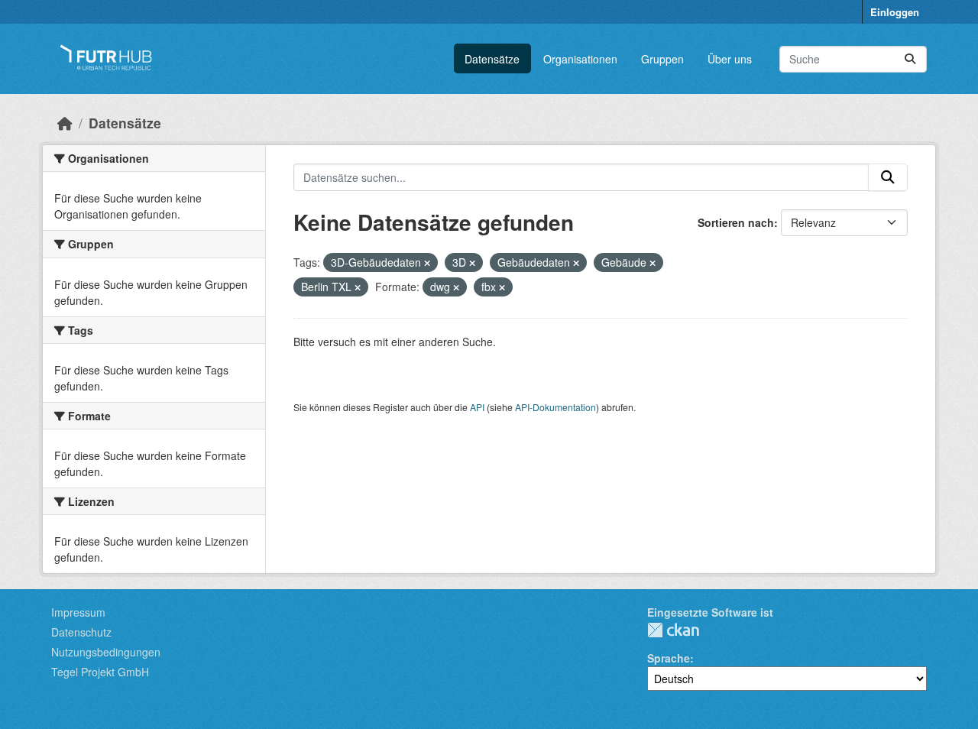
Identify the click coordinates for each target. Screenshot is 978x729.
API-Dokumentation (555, 406)
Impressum (78, 612)
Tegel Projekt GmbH (100, 671)
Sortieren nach (736, 222)
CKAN (673, 630)
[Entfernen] (427, 263)
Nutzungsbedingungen (105, 651)
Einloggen (894, 12)
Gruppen (662, 58)
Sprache (668, 658)
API (477, 406)
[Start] (65, 122)
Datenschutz (81, 632)
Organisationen (580, 58)
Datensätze (492, 58)
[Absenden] (910, 59)
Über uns (730, 58)
